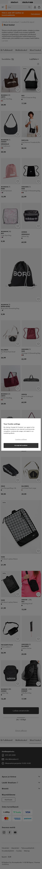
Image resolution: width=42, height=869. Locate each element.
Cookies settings (21, 439)
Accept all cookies (20, 445)
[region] (21, 434)
